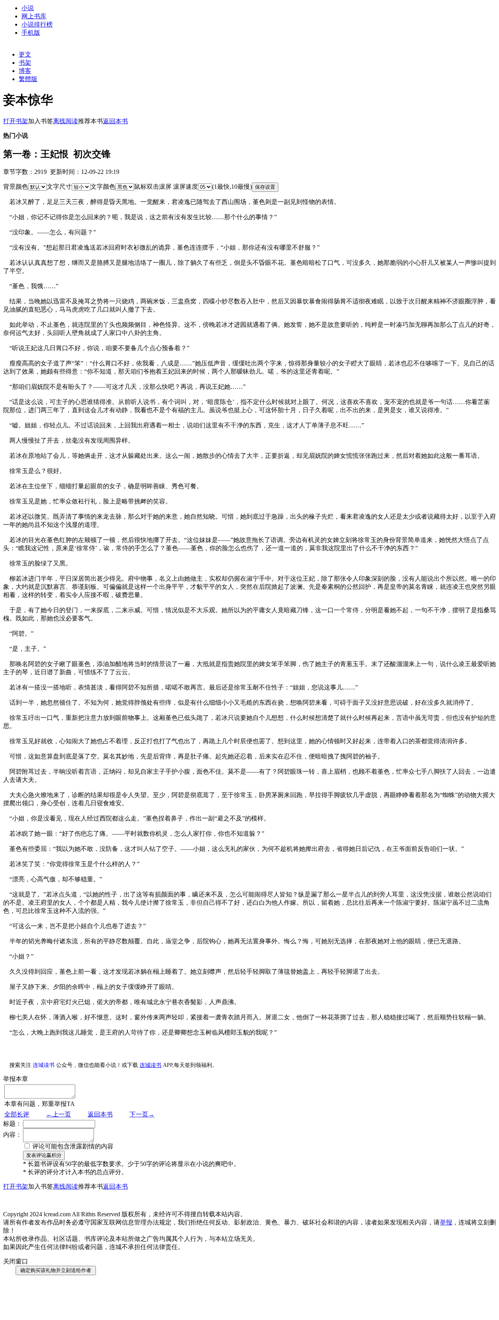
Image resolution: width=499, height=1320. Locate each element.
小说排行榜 (37, 24)
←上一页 (58, 1114)
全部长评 (16, 1114)
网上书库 (33, 16)
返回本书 (100, 1114)
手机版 (30, 32)
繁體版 (28, 79)
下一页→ (141, 1114)
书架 (25, 62)
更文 (25, 54)
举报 (446, 1222)
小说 (27, 8)
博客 (25, 70)
